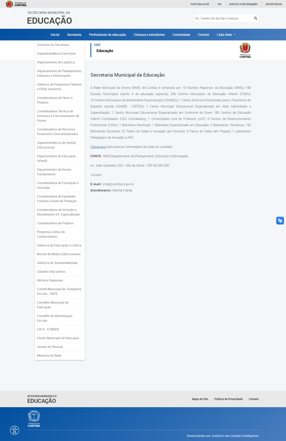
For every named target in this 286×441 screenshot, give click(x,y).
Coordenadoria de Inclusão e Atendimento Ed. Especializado (58, 212)
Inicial (55, 34)
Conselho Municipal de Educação (52, 304)
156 (219, 4)
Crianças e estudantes (149, 34)
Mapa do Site (200, 399)
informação (243, 4)
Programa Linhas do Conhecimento (51, 234)
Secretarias (274, 4)
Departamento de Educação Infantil (56, 158)
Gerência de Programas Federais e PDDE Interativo (59, 86)
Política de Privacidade (228, 399)
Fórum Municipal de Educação (58, 338)
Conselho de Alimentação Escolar (54, 318)
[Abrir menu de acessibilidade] (14, 430)
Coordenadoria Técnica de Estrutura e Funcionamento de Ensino (58, 116)
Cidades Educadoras (51, 271)
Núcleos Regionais (50, 280)
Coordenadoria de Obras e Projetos (55, 100)
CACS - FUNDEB (48, 329)
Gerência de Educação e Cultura (59, 245)
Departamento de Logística (56, 62)
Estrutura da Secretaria (53, 45)
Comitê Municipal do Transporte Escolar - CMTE (59, 291)
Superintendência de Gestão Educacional (56, 145)
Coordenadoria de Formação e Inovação (58, 185)
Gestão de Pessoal (50, 347)
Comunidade (181, 34)
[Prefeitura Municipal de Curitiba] (34, 418)
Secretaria (74, 34)
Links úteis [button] (225, 34)
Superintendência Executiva (56, 53)
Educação (105, 51)
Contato (203, 34)
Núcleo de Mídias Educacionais (59, 254)
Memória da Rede (49, 355)
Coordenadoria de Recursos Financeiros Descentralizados (57, 131)
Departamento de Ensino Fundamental (54, 171)
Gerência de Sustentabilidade (57, 263)
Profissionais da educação (107, 34)
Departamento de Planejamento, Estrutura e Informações (59, 73)
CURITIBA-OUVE (199, 4)
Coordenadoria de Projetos (55, 223)
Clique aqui (98, 147)
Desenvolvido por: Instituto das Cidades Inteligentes (223, 436)
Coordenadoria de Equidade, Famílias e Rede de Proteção (56, 198)
